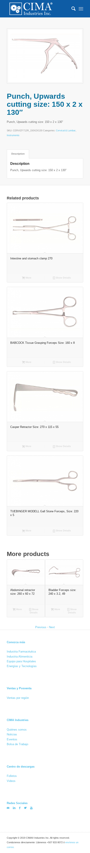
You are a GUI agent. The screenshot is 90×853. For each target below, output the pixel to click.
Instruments (13, 135)
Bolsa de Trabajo (17, 744)
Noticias (12, 734)
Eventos (12, 739)
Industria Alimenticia (19, 656)
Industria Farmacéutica (21, 651)
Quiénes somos (17, 729)
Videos (11, 781)
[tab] (18, 153)
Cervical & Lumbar (66, 130)
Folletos (12, 776)
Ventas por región (18, 697)
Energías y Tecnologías (22, 666)
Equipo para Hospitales (21, 661)
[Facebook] (20, 808)
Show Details (63, 277)
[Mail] (8, 808)
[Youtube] (31, 808)
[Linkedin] (14, 808)
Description (18, 153)
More (28, 277)
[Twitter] (25, 808)
